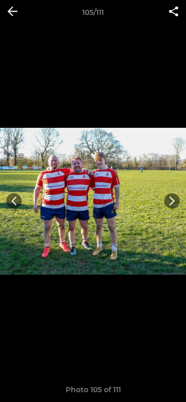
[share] (173, 12)
